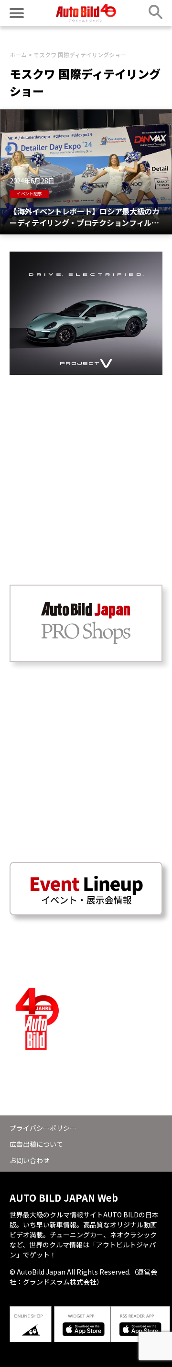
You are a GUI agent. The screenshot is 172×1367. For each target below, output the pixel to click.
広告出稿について (36, 1144)
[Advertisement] (86, 461)
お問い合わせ (30, 1160)
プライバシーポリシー (43, 1128)
